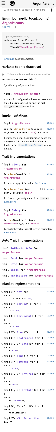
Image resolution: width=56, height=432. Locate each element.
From (20, 332)
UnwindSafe (18, 275)
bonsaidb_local (24, 18)
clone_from (15, 189)
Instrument (25, 338)
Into (25, 343)
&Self (28, 192)
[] (14, 27)
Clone (16, 164)
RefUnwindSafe (21, 248)
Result (35, 223)
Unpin (14, 269)
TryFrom (27, 373)
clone (12, 174)
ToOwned (22, 361)
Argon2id (9, 58)
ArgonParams (43, 3)
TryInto (27, 390)
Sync (13, 264)
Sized (28, 298)
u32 (33, 132)
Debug (16, 210)
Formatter (10, 223)
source (6, 27)
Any (19, 291)
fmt (10, 219)
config (44, 18)
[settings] (51, 9)
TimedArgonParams (31, 47)
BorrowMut (24, 316)
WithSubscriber (28, 418)
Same (20, 356)
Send (13, 258)
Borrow (22, 304)
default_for (22, 128)
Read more (40, 183)
